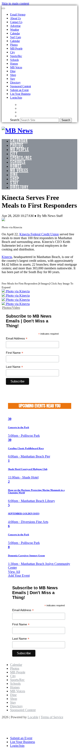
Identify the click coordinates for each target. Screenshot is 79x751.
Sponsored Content (20, 86)
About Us (15, 18)
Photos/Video (11, 307)
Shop (13, 75)
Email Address (16, 338)
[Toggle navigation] (3, 8)
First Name (14, 353)
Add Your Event (19, 575)
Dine (12, 71)
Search (14, 120)
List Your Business (20, 93)
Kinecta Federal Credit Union (39, 234)
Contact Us (16, 22)
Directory (15, 82)
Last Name (14, 367)
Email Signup (17, 14)
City (12, 52)
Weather (14, 29)
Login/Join (16, 97)
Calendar (15, 33)
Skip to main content (15, 3)
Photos (13, 44)
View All (14, 572)
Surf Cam (15, 37)
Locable (33, 717)
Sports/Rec (16, 56)
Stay (12, 78)
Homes (14, 63)
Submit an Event (19, 90)
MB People (16, 48)
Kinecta (7, 257)
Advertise (15, 25)
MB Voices (16, 67)
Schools (14, 59)
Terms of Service (52, 717)
